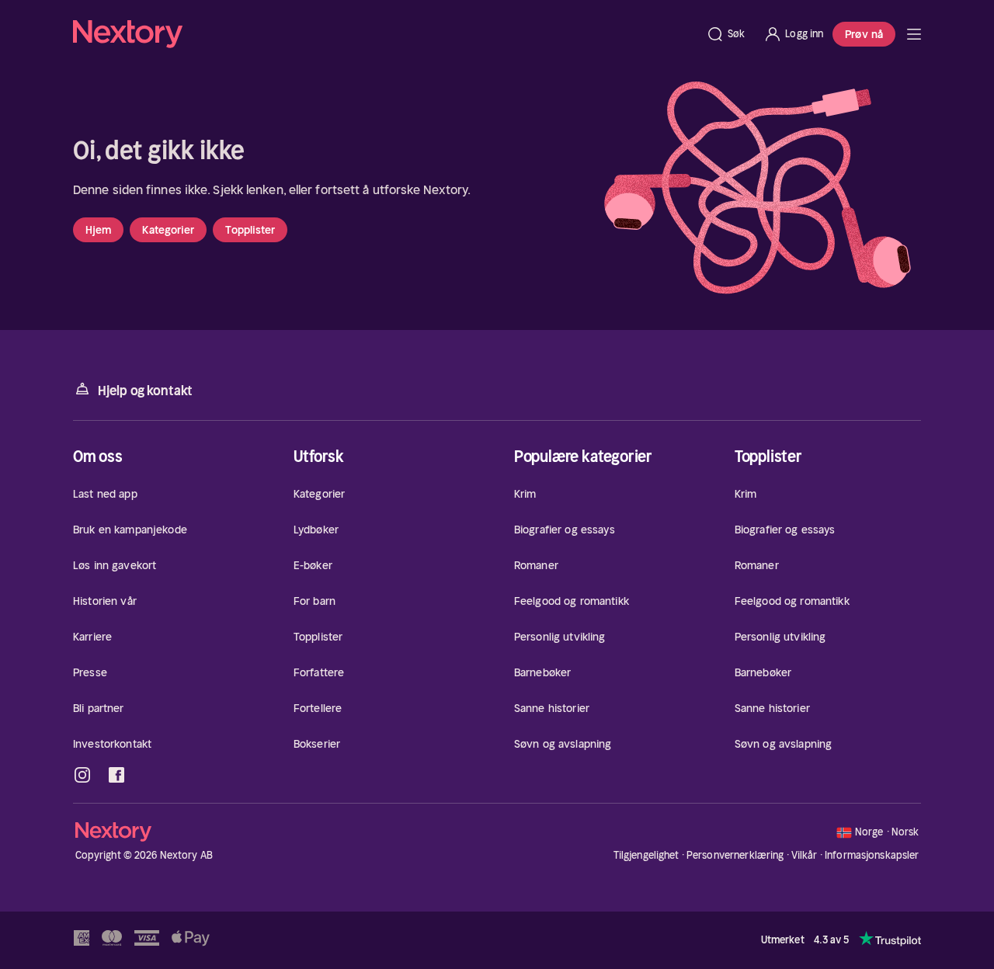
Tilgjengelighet (646, 855)
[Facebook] (116, 775)
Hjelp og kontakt (145, 390)
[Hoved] (914, 34)
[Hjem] (385, 34)
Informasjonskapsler (872, 855)
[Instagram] (82, 775)
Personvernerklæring (735, 855)
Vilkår (804, 855)
